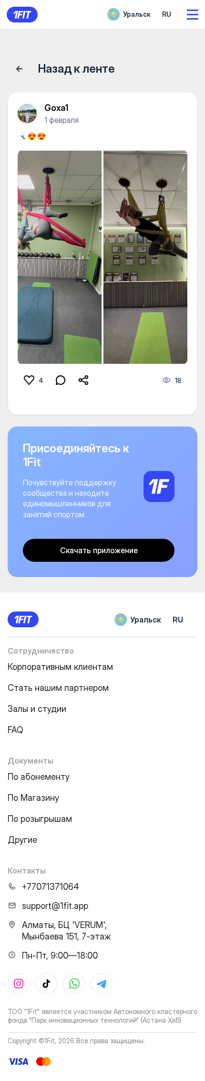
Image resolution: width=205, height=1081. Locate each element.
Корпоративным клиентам (60, 667)
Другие (22, 840)
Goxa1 (56, 108)
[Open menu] (192, 14)
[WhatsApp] (74, 983)
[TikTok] (46, 983)
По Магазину (33, 798)
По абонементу (39, 777)
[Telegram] (102, 983)
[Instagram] (19, 983)
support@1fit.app (55, 906)
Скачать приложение (99, 550)
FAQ (15, 730)
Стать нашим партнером (58, 688)
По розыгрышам (40, 819)
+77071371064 (50, 887)
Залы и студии (37, 709)
